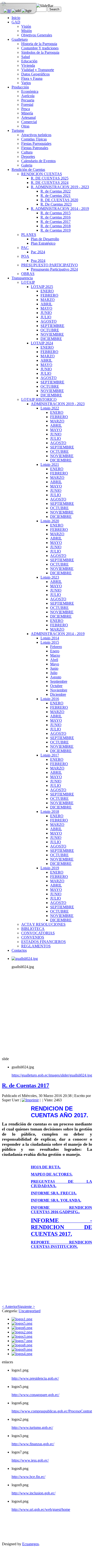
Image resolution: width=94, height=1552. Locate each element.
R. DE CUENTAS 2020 (59, 200)
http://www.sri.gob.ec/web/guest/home (41, 1509)
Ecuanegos (30, 1544)
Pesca (25, 109)
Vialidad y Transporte (37, 70)
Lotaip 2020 (49, 521)
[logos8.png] (22, 1345)
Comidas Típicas (34, 139)
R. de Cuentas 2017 (55, 222)
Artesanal (28, 117)
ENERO (47, 291)
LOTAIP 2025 (42, 287)
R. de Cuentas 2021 (55, 196)
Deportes (28, 156)
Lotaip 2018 (49, 811)
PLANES (28, 235)
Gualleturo (20, 39)
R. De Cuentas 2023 (56, 204)
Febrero (56, 647)
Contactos (19, 950)
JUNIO (46, 313)
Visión (26, 26)
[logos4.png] (22, 1354)
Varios (26, 83)
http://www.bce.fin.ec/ (28, 1477)
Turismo (18, 130)
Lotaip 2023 (49, 577)
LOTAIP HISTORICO (39, 399)
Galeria (26, 165)
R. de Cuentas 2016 (55, 217)
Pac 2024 (38, 252)
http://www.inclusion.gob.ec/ (33, 1493)
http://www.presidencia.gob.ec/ (35, 1378)
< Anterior (10, 1306)
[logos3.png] (22, 1336)
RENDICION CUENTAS (41, 174)
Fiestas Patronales (34, 148)
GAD (16, 22)
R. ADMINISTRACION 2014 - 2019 (60, 209)
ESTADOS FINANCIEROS (43, 942)
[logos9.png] (22, 1349)
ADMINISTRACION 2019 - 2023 (58, 404)
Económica (29, 91)
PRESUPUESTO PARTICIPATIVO (49, 265)
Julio (53, 673)
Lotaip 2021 (49, 464)
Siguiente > (26, 1306)
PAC (25, 248)
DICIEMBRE (51, 339)
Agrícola (27, 96)
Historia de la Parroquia (39, 44)
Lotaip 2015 (49, 642)
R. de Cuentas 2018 (55, 226)
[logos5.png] (22, 1323)
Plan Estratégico (43, 243)
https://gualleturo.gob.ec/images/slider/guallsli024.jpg (52, 1075)
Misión (26, 31)
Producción (20, 87)
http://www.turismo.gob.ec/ (32, 1427)
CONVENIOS (32, 937)
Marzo (55, 655)
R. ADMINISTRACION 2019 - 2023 (60, 187)
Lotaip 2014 (49, 638)
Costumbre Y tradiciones (40, 48)
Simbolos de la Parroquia (40, 52)
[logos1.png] (22, 1319)
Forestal (27, 104)
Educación (29, 61)
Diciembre (58, 694)
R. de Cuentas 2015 (55, 213)
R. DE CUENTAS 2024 (49, 183)
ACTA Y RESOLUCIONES (43, 924)
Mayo (54, 664)
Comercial (29, 122)
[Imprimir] (30, 1100)
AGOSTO (48, 321)
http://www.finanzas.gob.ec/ (33, 1444)
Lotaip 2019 (49, 868)
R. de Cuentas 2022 (55, 191)
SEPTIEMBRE (52, 326)
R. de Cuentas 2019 (55, 230)
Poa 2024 (38, 261)
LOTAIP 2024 (42, 343)
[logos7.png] (22, 1341)
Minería (27, 113)
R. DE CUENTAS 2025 (49, 178)
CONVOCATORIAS (38, 933)
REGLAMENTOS (36, 946)
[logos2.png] (22, 1332)
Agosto (55, 677)
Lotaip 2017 (49, 755)
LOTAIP (28, 282)
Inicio (16, 18)
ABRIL (46, 304)
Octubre (56, 686)
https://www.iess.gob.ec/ (30, 1460)
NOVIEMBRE (52, 334)
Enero (54, 651)
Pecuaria (27, 100)
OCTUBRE (49, 330)
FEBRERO (49, 295)
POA (25, 256)
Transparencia (22, 278)
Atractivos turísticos (36, 135)
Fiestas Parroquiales (36, 143)
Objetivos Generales (36, 35)
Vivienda (28, 65)
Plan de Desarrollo (45, 239)
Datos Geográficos (35, 74)
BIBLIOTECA (33, 929)
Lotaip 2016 (49, 699)
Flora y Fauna (31, 78)
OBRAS (27, 274)
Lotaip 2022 (49, 408)
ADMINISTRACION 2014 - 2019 (58, 634)
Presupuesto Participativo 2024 (54, 269)
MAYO (46, 308)
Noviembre (58, 690)
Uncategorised (29, 1311)
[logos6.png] (22, 1328)
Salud (25, 57)
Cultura (27, 152)
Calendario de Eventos (38, 161)
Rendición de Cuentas (28, 169)
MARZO (47, 300)
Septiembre (58, 681)
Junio (54, 668)
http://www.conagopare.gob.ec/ (35, 1395)
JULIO (45, 317)
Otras (25, 126)
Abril (54, 660)
